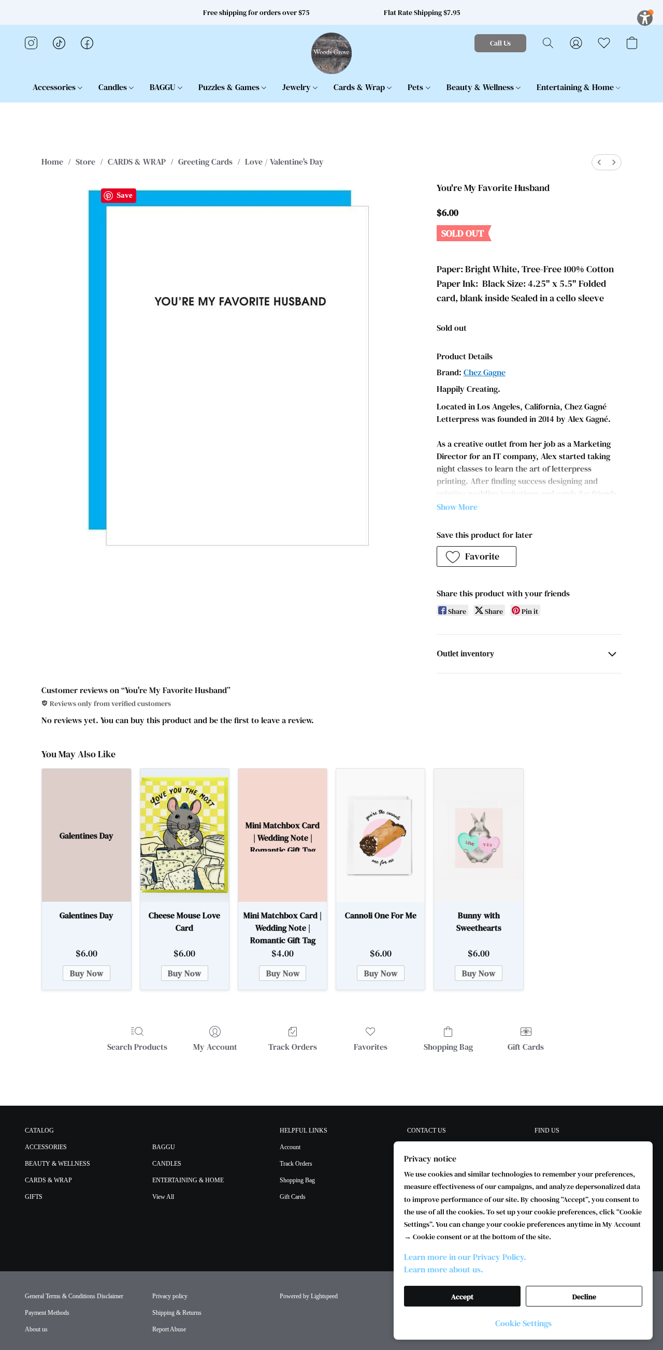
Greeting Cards (205, 161)
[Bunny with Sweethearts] (478, 835)
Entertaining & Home (576, 87)
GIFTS (33, 1196)
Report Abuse (169, 1329)
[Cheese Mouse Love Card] (184, 835)
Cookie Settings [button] (523, 1323)
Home (52, 161)
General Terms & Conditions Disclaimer (74, 1296)
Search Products (137, 1046)
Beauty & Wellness (481, 87)
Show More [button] (457, 506)
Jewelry (297, 87)
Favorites (370, 1046)
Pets (416, 87)
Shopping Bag (448, 1046)
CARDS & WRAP (137, 161)
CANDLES (166, 1163)
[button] (331, 53)
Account (290, 1147)
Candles (113, 87)
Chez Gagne (485, 372)
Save (125, 195)
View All (163, 1196)
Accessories (55, 87)
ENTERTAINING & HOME (188, 1180)
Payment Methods (47, 1312)
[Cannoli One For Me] (380, 835)
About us (36, 1329)
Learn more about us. (443, 1269)
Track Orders (292, 1046)
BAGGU (164, 87)
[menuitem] (599, 162)
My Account (215, 1046)
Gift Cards (526, 1046)
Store (85, 161)
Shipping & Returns (176, 1312)
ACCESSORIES (46, 1147)
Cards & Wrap (360, 87)
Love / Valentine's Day (284, 161)
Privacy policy (170, 1296)
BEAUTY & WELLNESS (57, 1163)
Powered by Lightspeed (309, 1296)
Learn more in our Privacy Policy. (465, 1257)
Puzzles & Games (230, 87)
